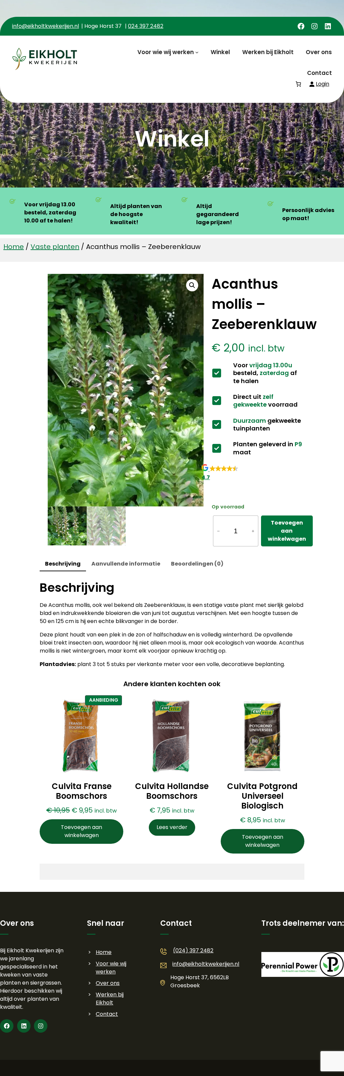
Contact (107, 1014)
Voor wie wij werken (111, 968)
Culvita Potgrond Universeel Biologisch (262, 796)
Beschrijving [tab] (63, 564)
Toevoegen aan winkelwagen (287, 531)
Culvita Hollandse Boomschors (172, 791)
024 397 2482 (145, 26)
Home (13, 246)
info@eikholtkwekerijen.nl (45, 26)
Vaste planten (55, 246)
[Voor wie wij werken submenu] (197, 52)
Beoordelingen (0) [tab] (197, 564)
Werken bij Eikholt (110, 998)
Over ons (108, 983)
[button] (192, 285)
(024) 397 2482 (193, 950)
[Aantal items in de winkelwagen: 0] (298, 84)
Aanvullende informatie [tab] (125, 564)
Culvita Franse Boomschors (82, 791)
